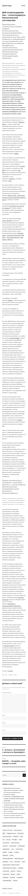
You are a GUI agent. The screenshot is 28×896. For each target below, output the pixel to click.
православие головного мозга (11, 865)
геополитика (19, 849)
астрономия (21, 846)
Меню (23, 5)
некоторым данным (9, 645)
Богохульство (18, 830)
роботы (19, 871)
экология (12, 877)
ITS (23, 413)
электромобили (7, 880)
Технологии (6, 843)
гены (12, 849)
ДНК (16, 675)
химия (18, 874)
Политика (15, 836)
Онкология (21, 833)
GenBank (16, 153)
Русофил (14, 839)
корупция (5, 855)
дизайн (5, 852)
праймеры (10, 300)
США (20, 839)
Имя (4, 715)
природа (20, 868)
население (17, 861)
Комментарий (7, 692)
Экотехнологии (15, 843)
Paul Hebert (10, 220)
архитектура (12, 846)
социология (6, 874)
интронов (19, 420)
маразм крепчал (19, 858)
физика (13, 874)
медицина (5, 861)
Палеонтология (7, 836)
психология (6, 871)
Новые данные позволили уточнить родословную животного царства (14, 197)
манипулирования (8, 858)
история (16, 852)
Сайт (3, 730)
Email (4, 723)
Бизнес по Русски (7, 830)
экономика (19, 877)
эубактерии (12, 178)
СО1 (15, 392)
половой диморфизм (14, 338)
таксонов (22, 166)
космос (12, 855)
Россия (8, 839)
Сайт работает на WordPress (14, 893)
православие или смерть (10, 868)
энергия (15, 880)
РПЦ (21, 836)
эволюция (5, 877)
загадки (10, 852)
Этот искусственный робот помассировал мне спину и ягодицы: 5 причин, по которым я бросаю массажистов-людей (14, 815)
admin (6, 675)
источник (10, 671)
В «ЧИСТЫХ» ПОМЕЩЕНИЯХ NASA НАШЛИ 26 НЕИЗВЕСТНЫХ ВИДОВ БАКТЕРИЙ (14, 798)
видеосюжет (6, 849)
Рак (4, 839)
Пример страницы (7, 888)
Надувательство (11, 833)
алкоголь (5, 846)
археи (10, 181)
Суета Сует (7, 5)
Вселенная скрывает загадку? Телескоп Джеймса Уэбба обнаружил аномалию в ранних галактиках (14, 809)
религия (13, 871)
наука (23, 861)
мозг (11, 861)
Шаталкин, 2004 (12, 195)
